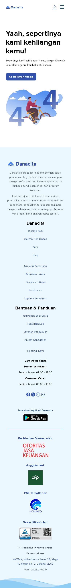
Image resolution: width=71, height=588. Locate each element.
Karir (35, 247)
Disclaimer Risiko (35, 282)
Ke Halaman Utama (21, 76)
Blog (35, 255)
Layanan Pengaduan (36, 331)
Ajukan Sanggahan (36, 339)
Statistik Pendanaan (35, 239)
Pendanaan (35, 290)
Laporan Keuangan (35, 298)
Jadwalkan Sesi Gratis (35, 315)
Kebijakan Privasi (36, 274)
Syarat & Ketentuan (35, 266)
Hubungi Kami (35, 350)
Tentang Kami (35, 230)
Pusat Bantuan (35, 323)
